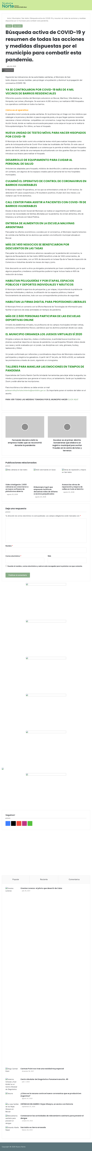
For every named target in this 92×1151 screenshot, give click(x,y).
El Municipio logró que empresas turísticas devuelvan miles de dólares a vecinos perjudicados (46, 490)
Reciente (44, 879)
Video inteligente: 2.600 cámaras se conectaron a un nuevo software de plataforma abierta (17, 488)
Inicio (9, 18)
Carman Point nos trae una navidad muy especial (42, 1068)
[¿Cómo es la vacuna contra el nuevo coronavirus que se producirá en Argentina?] (12, 1096)
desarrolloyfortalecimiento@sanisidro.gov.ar (26, 390)
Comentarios (74, 879)
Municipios (16, 18)
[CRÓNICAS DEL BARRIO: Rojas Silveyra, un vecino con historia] (12, 1108)
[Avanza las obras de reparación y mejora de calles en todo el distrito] (74, 475)
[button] (5, 852)
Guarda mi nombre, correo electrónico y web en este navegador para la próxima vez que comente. (45, 566)
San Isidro (25, 18)
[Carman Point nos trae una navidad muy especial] (12, 1071)
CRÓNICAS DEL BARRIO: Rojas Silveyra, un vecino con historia (46, 1104)
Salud (9, 26)
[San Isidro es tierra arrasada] (12, 1130)
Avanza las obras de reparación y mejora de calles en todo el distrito (72, 486)
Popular (15, 879)
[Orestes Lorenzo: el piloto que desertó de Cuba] (12, 976)
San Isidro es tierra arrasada (33, 1127)
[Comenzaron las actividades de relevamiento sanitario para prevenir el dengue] (12, 1120)
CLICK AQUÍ (73, 399)
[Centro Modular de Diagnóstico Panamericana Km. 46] (12, 1084)
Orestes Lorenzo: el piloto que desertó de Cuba (41, 888)
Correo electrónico (13, 556)
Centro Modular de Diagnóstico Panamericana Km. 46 (44, 1079)
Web (49, 556)
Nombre (9, 546)
